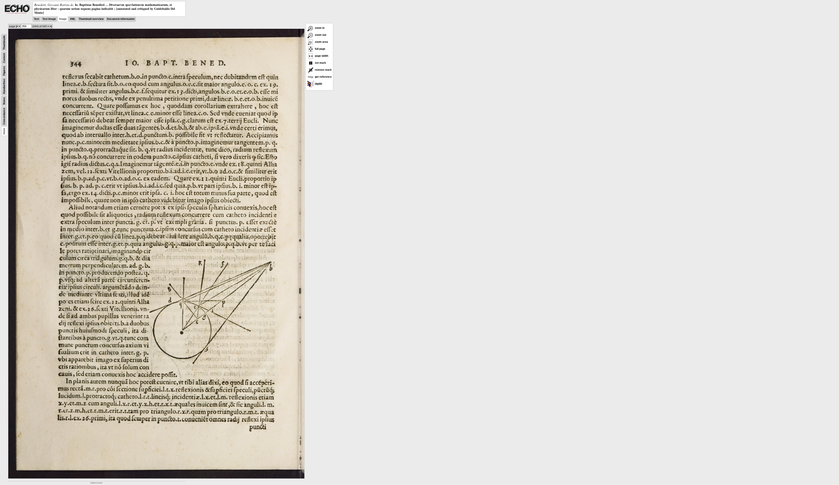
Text (36, 19)
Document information (121, 19)
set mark (320, 62)
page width (321, 55)
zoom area (321, 41)
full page (319, 48)
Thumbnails (4, 42)
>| (51, 26)
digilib (318, 83)
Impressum (96, 483)
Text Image (49, 19)
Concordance (4, 116)
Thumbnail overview (91, 19)
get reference (323, 76)
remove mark (323, 69)
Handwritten (4, 86)
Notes (4, 101)
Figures (4, 71)
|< (17, 26)
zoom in (319, 27)
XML (72, 19)
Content (4, 58)
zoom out (320, 34)
